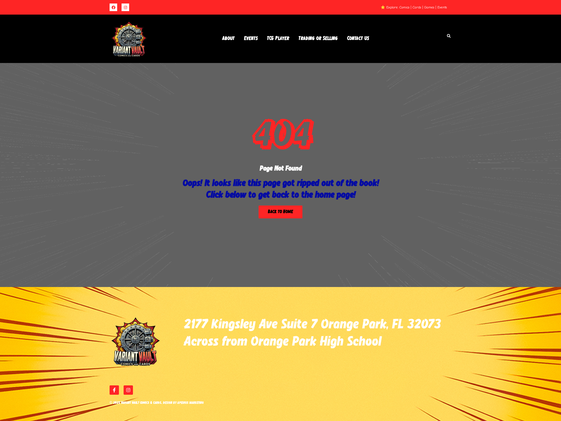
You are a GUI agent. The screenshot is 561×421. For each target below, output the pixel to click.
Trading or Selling (318, 38)
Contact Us (358, 38)
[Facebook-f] (114, 390)
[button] (449, 36)
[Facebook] (113, 7)
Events (251, 38)
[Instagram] (125, 7)
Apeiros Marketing (190, 402)
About (228, 38)
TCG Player (278, 38)
